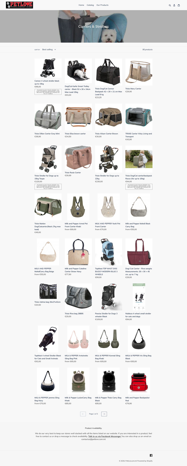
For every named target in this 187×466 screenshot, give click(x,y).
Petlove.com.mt (131, 461)
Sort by (37, 49)
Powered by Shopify (144, 461)
